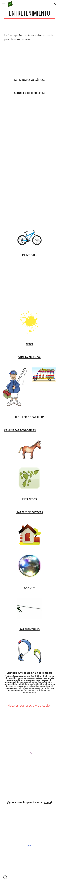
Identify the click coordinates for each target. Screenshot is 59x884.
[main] (29, 14)
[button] (3, 4)
